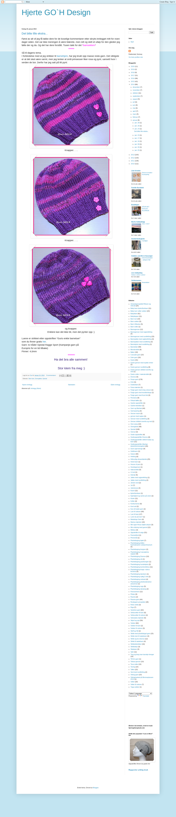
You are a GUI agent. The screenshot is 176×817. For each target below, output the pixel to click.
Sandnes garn (135, 610)
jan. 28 (137, 123)
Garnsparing (135, 411)
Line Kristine (136, 171)
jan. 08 (137, 144)
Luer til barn (135, 514)
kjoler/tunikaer (135, 493)
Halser (133, 454)
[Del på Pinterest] (70, 375)
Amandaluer (145, 282)
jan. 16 (137, 141)
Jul (132, 485)
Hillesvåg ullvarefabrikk (139, 459)
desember (136, 87)
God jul (133, 432)
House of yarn (135, 464)
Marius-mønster (136, 522)
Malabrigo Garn (136, 519)
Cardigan (145, 241)
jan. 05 (137, 150)
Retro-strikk (135, 605)
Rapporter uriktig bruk (138, 770)
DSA (132, 382)
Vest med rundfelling (138, 672)
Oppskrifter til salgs (137, 532)
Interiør (133, 475)
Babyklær (134, 314)
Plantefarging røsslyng (138, 589)
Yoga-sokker (135, 687)
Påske (133, 594)
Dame (133, 360)
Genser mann (135, 413)
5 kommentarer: (51, 375)
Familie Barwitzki (137, 188)
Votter (133, 682)
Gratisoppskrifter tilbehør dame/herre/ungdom (139, 445)
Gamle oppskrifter (137, 403)
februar (135, 117)
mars (135, 114)
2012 (133, 158)
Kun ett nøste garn (137, 509)
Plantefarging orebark (138, 579)
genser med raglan (137, 416)
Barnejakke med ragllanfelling (141, 339)
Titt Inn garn (135, 659)
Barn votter (134, 327)
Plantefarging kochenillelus (140, 567)
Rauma (133, 597)
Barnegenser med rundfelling (141, 336)
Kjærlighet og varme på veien (141, 496)
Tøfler (133, 669)
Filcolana (134, 398)
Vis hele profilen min (136, 57)
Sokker (133, 623)
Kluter (133, 498)
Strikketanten (136, 280)
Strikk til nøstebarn (137, 641)
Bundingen (135, 205)
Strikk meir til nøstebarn (139, 636)
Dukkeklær (134, 385)
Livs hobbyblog (136, 273)
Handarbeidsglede (138, 239)
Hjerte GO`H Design (56, 12)
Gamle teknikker (136, 406)
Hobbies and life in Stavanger (142, 256)
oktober (135, 93)
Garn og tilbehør (136, 408)
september (137, 96)
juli (134, 102)
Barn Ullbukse (135, 324)
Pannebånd (135, 535)
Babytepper (135, 316)
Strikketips (134, 647)
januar (135, 120)
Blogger (95, 788)
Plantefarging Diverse (138, 556)
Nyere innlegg (27, 385)
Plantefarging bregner (138, 549)
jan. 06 (137, 147)
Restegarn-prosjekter (138, 602)
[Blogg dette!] (63, 375)
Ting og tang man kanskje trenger (142, 654)
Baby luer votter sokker (138, 311)
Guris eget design (137, 449)
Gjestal (45, 378)
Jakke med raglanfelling (139, 477)
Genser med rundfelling (139, 419)
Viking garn (135, 675)
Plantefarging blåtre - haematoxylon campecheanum (141, 544)
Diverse (133, 377)
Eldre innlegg (115, 385)
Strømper (134, 649)
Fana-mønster (135, 387)
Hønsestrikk (135, 470)
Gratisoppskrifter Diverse (139, 437)
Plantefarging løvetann (138, 574)
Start (132, 42)
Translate (146, 696)
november (136, 90)
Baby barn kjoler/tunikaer (139, 308)
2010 (133, 164)
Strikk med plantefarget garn (140, 633)
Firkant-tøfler (135, 400)
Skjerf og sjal (135, 620)
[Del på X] (65, 375)
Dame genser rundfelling (139, 367)
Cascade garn (135, 355)
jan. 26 (137, 126)
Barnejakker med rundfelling (140, 342)
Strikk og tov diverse (138, 639)
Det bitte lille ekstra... (35, 33)
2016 (133, 78)
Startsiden (71, 385)
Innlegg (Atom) (36, 388)
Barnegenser (135, 329)
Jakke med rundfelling (138, 480)
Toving (133, 667)
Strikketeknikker (136, 644)
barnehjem (62, 56)
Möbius (133, 530)
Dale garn (134, 357)
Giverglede (38, 378)
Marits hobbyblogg (138, 222)
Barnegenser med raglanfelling (141, 332)
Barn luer (31, 378)
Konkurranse (135, 504)
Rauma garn (135, 599)
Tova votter (134, 664)
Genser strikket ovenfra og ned (141, 421)
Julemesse (134, 488)
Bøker (133, 352)
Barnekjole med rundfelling (140, 344)
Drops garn (134, 379)
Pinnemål (134, 538)
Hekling (133, 456)
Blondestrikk (135, 350)
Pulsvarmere (135, 592)
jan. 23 (137, 135)
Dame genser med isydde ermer (142, 363)
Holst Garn (134, 462)
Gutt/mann (134, 451)
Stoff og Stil (134, 631)
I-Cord (133, 472)
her (44, 341)
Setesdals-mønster (137, 618)
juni (134, 105)
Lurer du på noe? (137, 517)
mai (134, 108)
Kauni (133, 491)
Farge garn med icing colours (141, 390)
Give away (134, 424)
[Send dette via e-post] (60, 375)
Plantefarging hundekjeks (139, 564)
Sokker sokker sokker (138, 275)
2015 (133, 81)
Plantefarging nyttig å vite (139, 577)
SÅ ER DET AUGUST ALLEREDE (145, 208)
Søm (132, 652)
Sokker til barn (136, 626)
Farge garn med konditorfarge (141, 392)
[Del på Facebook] (67, 375)
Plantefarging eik (136, 559)
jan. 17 (137, 138)
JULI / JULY (145, 224)
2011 (133, 161)
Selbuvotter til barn (137, 613)
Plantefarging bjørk (137, 540)
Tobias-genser (136, 661)
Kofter (133, 501)
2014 (133, 84)
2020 (133, 66)
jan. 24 (137, 129)
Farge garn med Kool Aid (139, 395)
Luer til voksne (136, 511)
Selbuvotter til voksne (138, 615)
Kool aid (133, 506)
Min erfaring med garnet (139, 527)
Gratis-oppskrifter (137, 434)
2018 (133, 72)
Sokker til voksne (136, 628)
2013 (133, 155)
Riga (132, 607)
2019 (133, 69)
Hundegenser (135, 467)
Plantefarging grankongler (140, 562)
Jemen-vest (135, 483)
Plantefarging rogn (137, 586)
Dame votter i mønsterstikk (140, 374)
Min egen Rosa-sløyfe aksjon (141, 525)
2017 (133, 75)
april (134, 111)
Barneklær (134, 347)
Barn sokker (135, 321)
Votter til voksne (136, 684)
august (135, 99)
